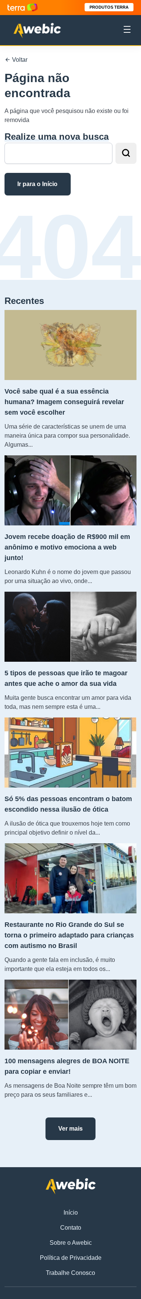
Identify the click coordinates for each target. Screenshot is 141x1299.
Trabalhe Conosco (70, 1273)
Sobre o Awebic (71, 1242)
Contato (70, 1227)
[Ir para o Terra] (23, 7)
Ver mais (70, 1128)
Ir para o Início (37, 184)
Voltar (19, 59)
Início (71, 1212)
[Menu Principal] (127, 30)
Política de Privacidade (71, 1258)
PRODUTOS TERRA (109, 7)
